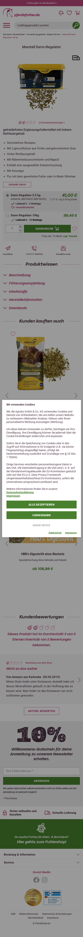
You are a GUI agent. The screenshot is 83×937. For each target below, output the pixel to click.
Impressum (13, 495)
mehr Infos (41, 525)
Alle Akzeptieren (41, 504)
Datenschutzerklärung (20, 492)
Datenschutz (55, 532)
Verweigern (41, 515)
